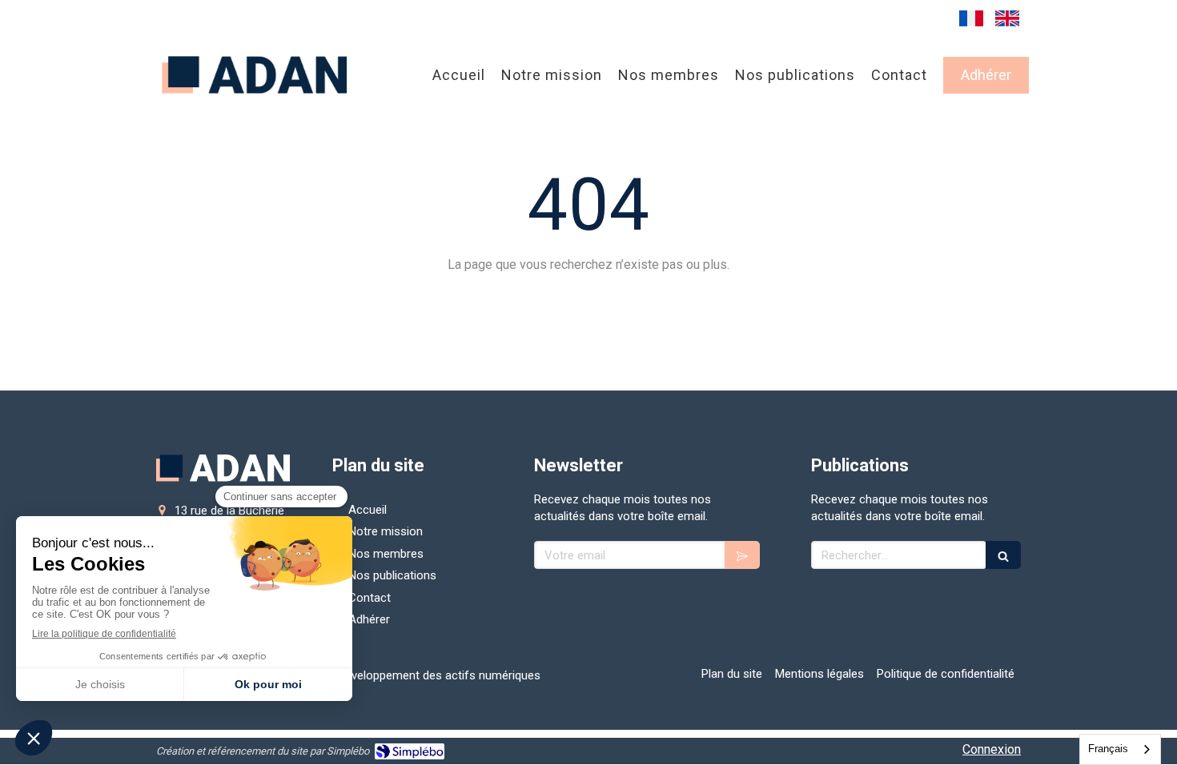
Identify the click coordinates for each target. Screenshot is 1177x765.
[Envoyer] (742, 555)
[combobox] (1120, 749)
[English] (1007, 17)
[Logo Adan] (255, 103)
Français (1108, 749)
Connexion (991, 749)
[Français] (971, 17)
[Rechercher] (1003, 555)
